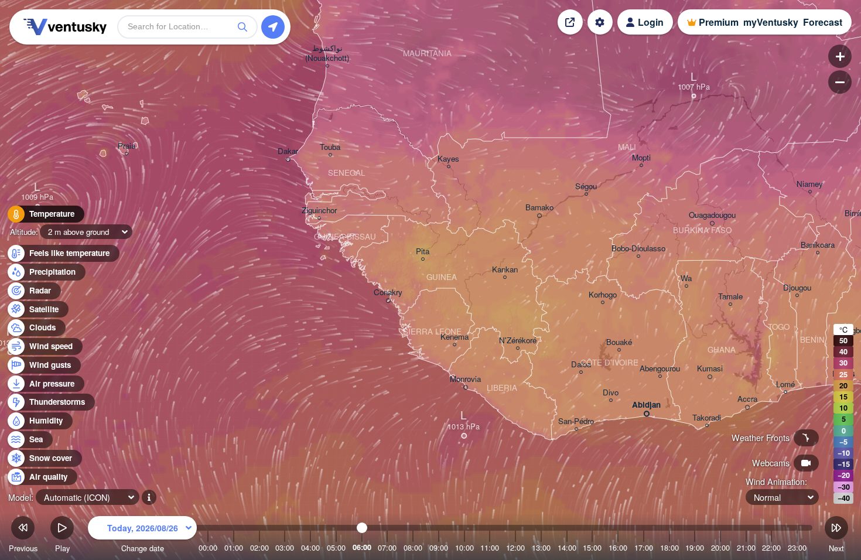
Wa (686, 279)
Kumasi (710, 369)
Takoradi (706, 418)
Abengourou (660, 369)
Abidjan (646, 405)
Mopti (641, 158)
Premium (719, 22)
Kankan (505, 270)
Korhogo (603, 295)
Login (651, 22)
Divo (611, 393)
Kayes (448, 159)
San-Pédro (576, 421)
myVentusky (770, 22)
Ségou (586, 187)
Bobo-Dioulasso (638, 249)
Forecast (822, 22)
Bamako (539, 208)
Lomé (785, 385)
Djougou (797, 288)
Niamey (810, 184)
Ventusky (63, 27)
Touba (330, 147)
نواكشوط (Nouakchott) (327, 53)
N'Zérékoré (518, 341)
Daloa (581, 365)
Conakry (388, 293)
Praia (126, 146)
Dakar (288, 151)
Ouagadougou (712, 215)
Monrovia (465, 379)
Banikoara (818, 245)
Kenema (454, 337)
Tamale (730, 297)
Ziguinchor (319, 211)
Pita (422, 252)
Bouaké (619, 342)
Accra (747, 399)
